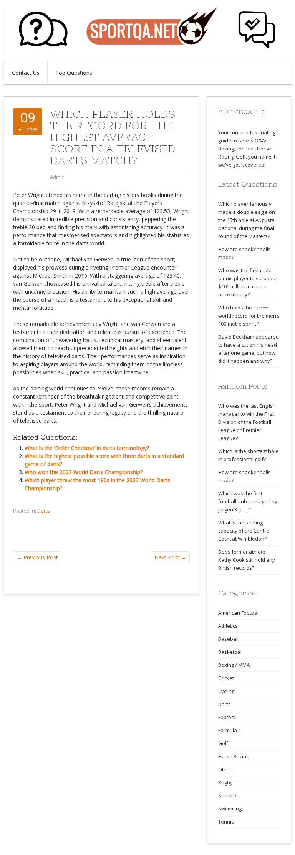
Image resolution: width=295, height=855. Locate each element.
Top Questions (73, 72)
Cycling (226, 691)
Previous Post (37, 557)
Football (227, 717)
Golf (223, 743)
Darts (43, 510)
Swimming (230, 808)
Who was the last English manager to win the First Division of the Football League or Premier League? (247, 422)
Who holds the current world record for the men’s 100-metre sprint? (249, 315)
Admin (57, 177)
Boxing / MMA (234, 665)
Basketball (230, 651)
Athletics (228, 625)
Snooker (228, 795)
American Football (239, 612)
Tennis (226, 821)
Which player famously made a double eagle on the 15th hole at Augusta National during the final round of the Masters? (246, 220)
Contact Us (26, 72)
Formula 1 (229, 730)
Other (225, 769)
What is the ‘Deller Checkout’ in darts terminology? (87, 447)
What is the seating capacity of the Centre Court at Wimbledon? (243, 530)
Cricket (226, 678)
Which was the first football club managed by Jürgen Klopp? (247, 501)
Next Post (170, 557)
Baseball (228, 638)
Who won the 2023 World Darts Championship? (84, 472)
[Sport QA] (147, 49)
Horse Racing (233, 756)
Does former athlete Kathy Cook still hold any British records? (246, 559)
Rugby (225, 782)
